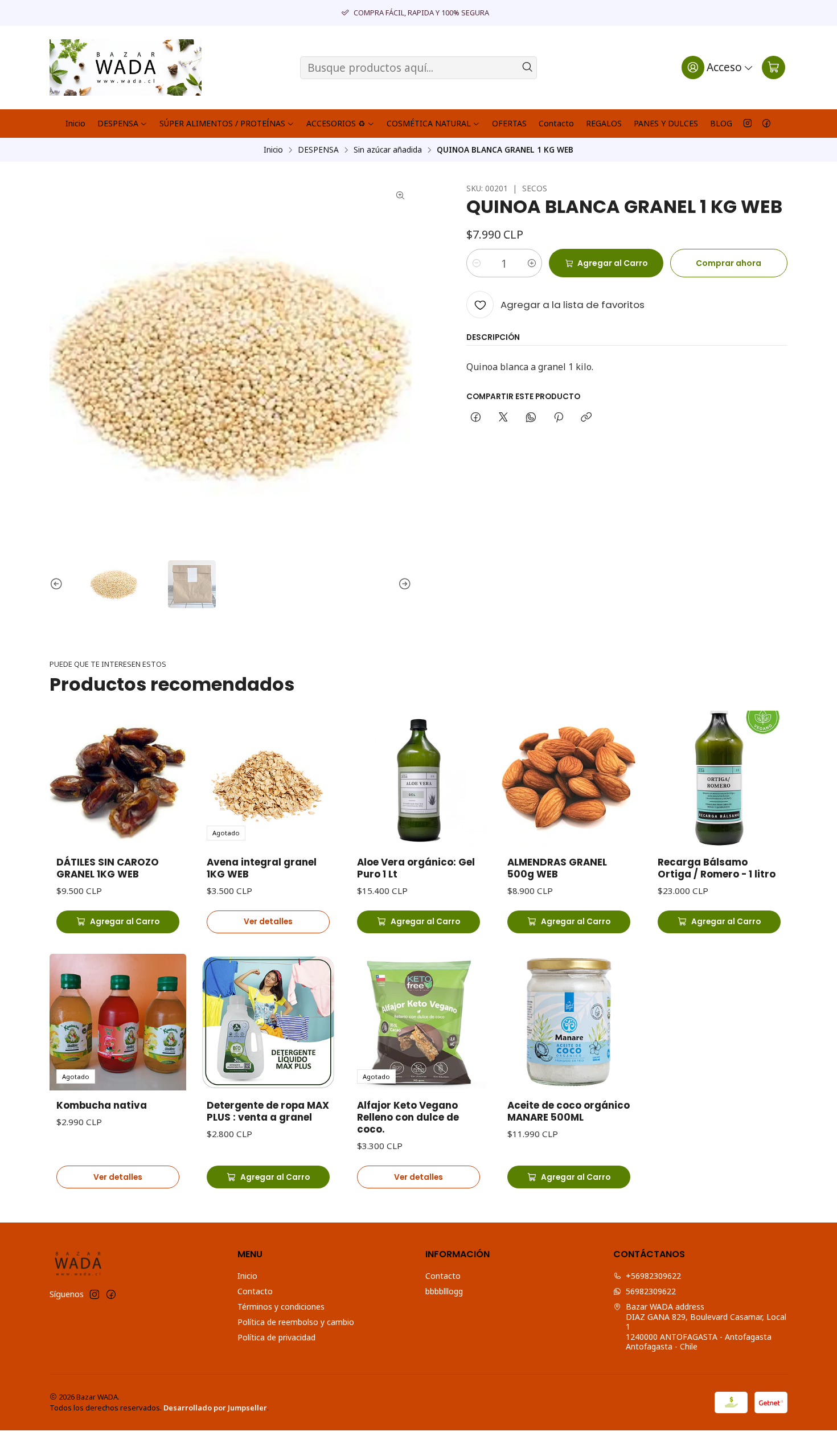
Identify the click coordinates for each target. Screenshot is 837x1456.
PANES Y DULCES (666, 123)
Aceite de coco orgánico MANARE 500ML (568, 1111)
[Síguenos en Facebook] (766, 123)
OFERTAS (509, 123)
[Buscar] (527, 67)
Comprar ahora (728, 263)
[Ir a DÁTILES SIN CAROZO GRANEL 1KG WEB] (118, 779)
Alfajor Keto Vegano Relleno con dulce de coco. (408, 1117)
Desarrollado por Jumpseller (215, 1407)
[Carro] (773, 67)
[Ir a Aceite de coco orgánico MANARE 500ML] (568, 1022)
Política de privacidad (276, 1337)
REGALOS (604, 123)
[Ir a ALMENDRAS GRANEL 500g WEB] (568, 779)
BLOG (721, 123)
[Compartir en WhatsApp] (531, 418)
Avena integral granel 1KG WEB (262, 868)
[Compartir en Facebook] (475, 418)
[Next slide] (403, 584)
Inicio (75, 123)
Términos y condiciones (281, 1306)
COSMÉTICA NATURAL (429, 123)
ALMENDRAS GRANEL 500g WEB (557, 868)
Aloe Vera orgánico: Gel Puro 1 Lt (416, 868)
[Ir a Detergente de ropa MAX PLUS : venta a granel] (268, 1022)
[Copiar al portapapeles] (586, 418)
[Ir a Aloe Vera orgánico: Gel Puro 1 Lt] (418, 779)
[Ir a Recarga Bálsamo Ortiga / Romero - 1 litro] (719, 779)
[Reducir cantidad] (476, 263)
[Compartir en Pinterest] (558, 418)
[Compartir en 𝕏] (503, 418)
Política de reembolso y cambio (295, 1321)
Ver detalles (268, 921)
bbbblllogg (444, 1291)
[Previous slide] (58, 584)
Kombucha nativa (101, 1105)
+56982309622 (653, 1275)
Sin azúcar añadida (388, 150)
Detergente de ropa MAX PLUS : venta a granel (268, 1111)
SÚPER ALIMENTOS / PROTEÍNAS (222, 123)
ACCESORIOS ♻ (336, 123)
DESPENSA (117, 123)
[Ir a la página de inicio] (126, 67)
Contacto (556, 123)
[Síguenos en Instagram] (747, 123)
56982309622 (651, 1291)
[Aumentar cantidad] (531, 263)
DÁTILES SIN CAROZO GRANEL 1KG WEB (107, 868)
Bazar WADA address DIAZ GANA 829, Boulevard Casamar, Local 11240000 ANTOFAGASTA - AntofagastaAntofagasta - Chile (706, 1326)
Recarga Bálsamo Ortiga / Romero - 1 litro (717, 868)
